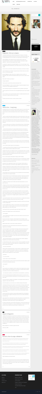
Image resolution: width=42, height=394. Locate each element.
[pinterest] (39, 391)
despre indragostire (8, 314)
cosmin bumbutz (34, 163)
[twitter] (37, 391)
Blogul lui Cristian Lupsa (35, 160)
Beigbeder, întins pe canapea (11, 53)
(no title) (33, 88)
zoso (32, 172)
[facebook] (36, 391)
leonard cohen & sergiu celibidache (12, 336)
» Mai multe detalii (34, 154)
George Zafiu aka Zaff (35, 168)
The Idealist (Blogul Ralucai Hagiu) (20, 385)
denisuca (3, 377)
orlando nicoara (4, 380)
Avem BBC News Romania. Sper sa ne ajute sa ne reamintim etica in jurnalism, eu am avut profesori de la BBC (36, 84)
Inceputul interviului (6, 68)
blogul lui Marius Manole (35, 161)
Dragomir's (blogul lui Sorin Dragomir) (21, 382)
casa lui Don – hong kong (9, 107)
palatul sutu (3, 382)
